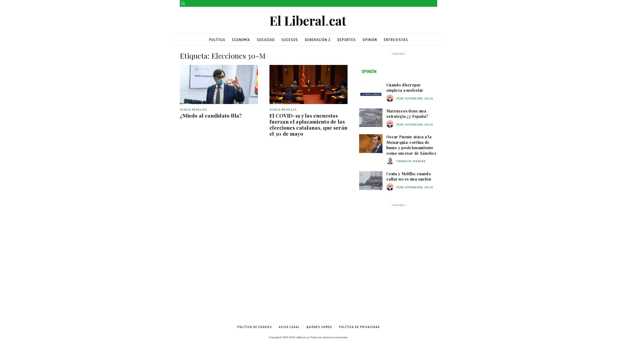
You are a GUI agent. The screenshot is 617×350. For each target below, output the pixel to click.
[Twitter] (434, 3)
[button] (183, 3)
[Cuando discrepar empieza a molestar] (370, 91)
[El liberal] (308, 21)
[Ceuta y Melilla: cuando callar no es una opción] (370, 180)
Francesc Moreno (411, 161)
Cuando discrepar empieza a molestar (404, 87)
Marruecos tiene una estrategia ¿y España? (407, 113)
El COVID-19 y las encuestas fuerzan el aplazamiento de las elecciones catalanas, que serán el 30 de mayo (308, 124)
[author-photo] (390, 98)
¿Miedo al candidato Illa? (211, 115)
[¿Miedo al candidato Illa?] (219, 84)
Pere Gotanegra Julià (414, 98)
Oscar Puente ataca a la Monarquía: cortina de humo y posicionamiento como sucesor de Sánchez (411, 144)
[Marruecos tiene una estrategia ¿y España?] (370, 117)
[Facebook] (427, 3)
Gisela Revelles (193, 109)
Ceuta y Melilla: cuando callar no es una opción (408, 176)
